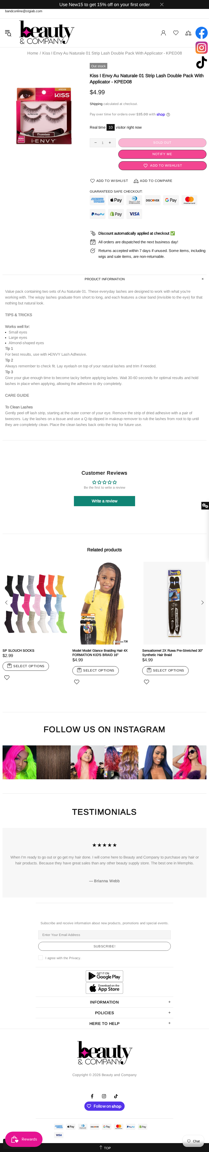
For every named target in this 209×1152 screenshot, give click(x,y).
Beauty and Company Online (46, 33)
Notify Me (162, 154)
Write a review (104, 501)
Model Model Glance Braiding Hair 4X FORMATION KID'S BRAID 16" (100, 653)
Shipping (96, 104)
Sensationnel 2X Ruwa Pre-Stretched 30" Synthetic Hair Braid (172, 653)
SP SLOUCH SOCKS (18, 650)
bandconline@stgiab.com (23, 11)
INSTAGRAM (139, 729)
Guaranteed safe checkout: (116, 191)
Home (32, 53)
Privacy (74, 958)
